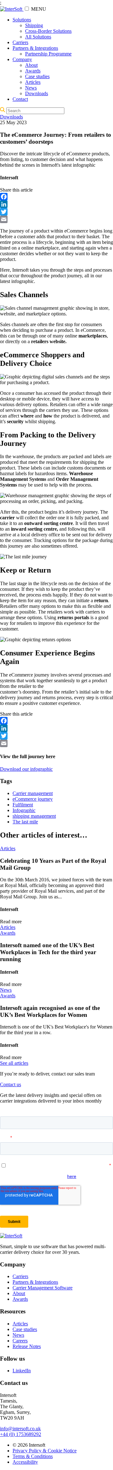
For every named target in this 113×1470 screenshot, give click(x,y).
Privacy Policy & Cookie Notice (45, 1450)
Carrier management (33, 793)
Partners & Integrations (35, 48)
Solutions (22, 19)
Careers (20, 1340)
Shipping (34, 25)
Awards (32, 70)
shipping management (34, 816)
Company (22, 59)
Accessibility (25, 1462)
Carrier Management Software (43, 1287)
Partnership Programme (48, 53)
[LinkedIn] (56, 204)
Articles (32, 82)
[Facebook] (56, 196)
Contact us (10, 1084)
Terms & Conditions (33, 1456)
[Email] (56, 219)
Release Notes (27, 1346)
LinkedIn (22, 1370)
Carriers (20, 42)
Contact (20, 99)
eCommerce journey (33, 799)
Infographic (24, 810)
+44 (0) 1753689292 (20, 1434)
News (31, 87)
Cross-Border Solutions (48, 31)
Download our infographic (26, 769)
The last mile (25, 821)
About (31, 65)
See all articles (14, 1063)
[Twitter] (56, 212)
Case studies (37, 76)
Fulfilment (23, 804)
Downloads (36, 93)
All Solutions (38, 36)
